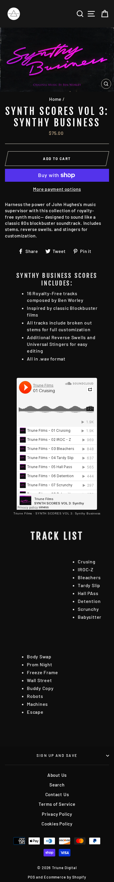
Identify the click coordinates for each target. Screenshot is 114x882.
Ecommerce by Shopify (65, 877)
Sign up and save (57, 755)
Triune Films (22, 513)
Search (57, 784)
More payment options (57, 189)
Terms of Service (57, 804)
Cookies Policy (57, 823)
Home (55, 99)
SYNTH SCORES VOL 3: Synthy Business (68, 513)
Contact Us (57, 794)
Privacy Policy (57, 814)
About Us (57, 775)
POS (31, 877)
